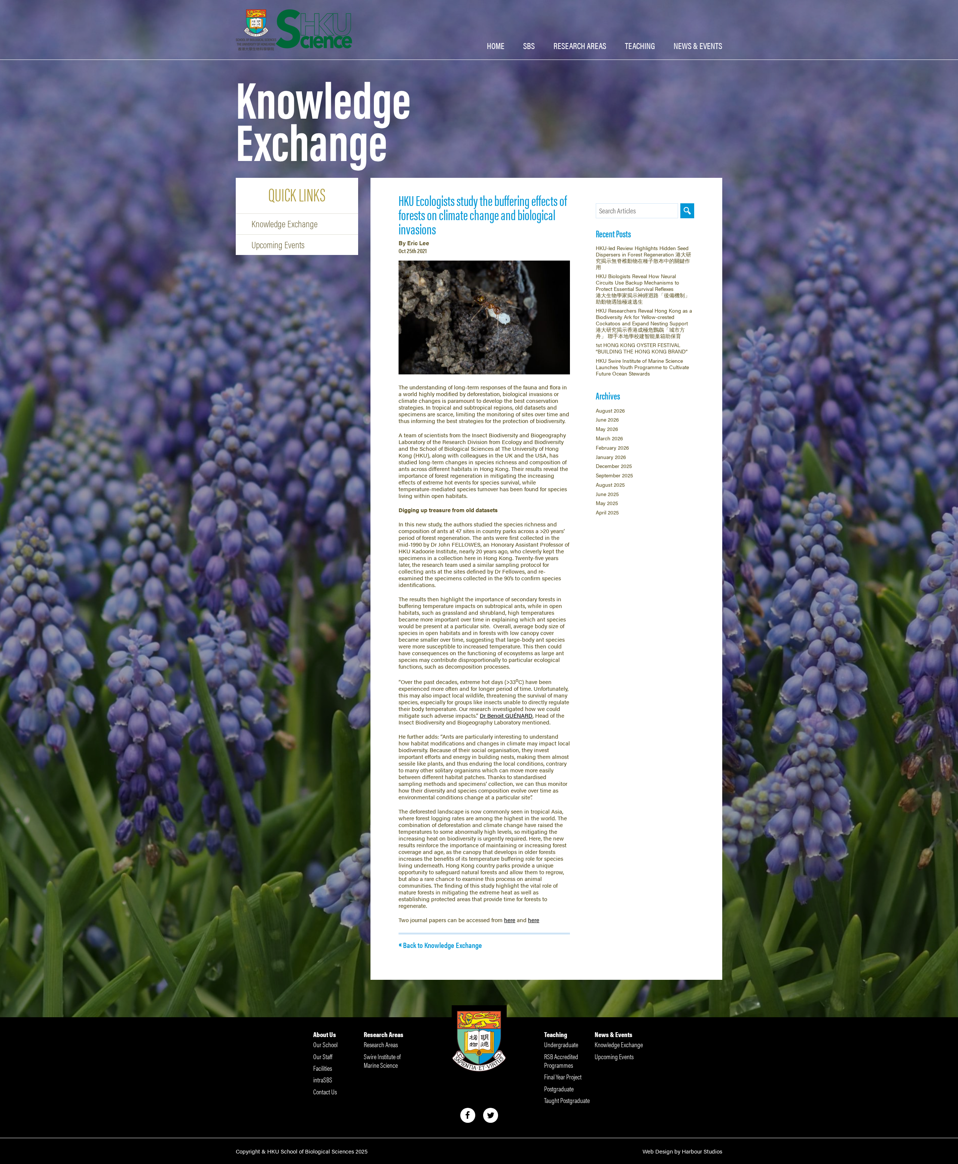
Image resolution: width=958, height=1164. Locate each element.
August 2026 (610, 410)
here (509, 920)
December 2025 (614, 465)
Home (495, 46)
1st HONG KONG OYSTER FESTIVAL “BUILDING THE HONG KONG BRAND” (641, 348)
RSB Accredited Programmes (561, 1061)
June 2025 (607, 494)
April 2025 (607, 512)
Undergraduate (561, 1044)
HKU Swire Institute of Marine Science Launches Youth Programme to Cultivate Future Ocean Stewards (642, 367)
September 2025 (614, 475)
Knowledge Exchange (284, 223)
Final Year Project (563, 1076)
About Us (324, 1034)
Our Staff (322, 1056)
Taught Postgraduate (567, 1100)
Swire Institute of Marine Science (382, 1061)
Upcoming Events (278, 244)
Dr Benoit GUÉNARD (506, 715)
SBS (529, 46)
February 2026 (612, 447)
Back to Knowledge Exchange (442, 945)
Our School (325, 1044)
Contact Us (325, 1091)
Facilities (322, 1068)
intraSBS (322, 1079)
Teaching (640, 46)
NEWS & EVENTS (698, 46)
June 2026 (607, 419)
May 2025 (607, 503)
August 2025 (610, 484)
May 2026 (607, 428)
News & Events (613, 1034)
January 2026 (611, 457)
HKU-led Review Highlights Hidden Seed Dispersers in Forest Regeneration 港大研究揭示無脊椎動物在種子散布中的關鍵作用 (643, 257)
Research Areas (383, 1034)
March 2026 (609, 438)
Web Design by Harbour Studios (682, 1151)
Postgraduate (559, 1088)
